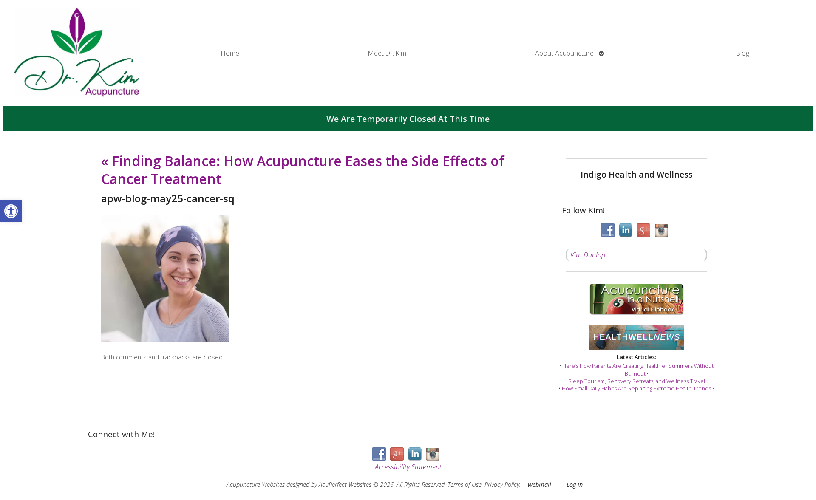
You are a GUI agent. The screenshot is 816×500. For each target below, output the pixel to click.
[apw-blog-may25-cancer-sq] (165, 340)
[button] (11, 211)
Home (230, 53)
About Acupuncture (564, 53)
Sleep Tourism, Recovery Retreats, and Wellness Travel (636, 381)
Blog (742, 53)
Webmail (539, 484)
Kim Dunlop (587, 255)
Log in (575, 484)
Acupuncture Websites (256, 484)
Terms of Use (465, 484)
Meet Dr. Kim (387, 53)
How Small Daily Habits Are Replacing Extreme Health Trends (636, 388)
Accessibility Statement (408, 467)
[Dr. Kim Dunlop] (77, 53)
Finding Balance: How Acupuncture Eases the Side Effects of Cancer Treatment (302, 170)
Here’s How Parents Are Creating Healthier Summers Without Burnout (638, 369)
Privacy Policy (501, 484)
